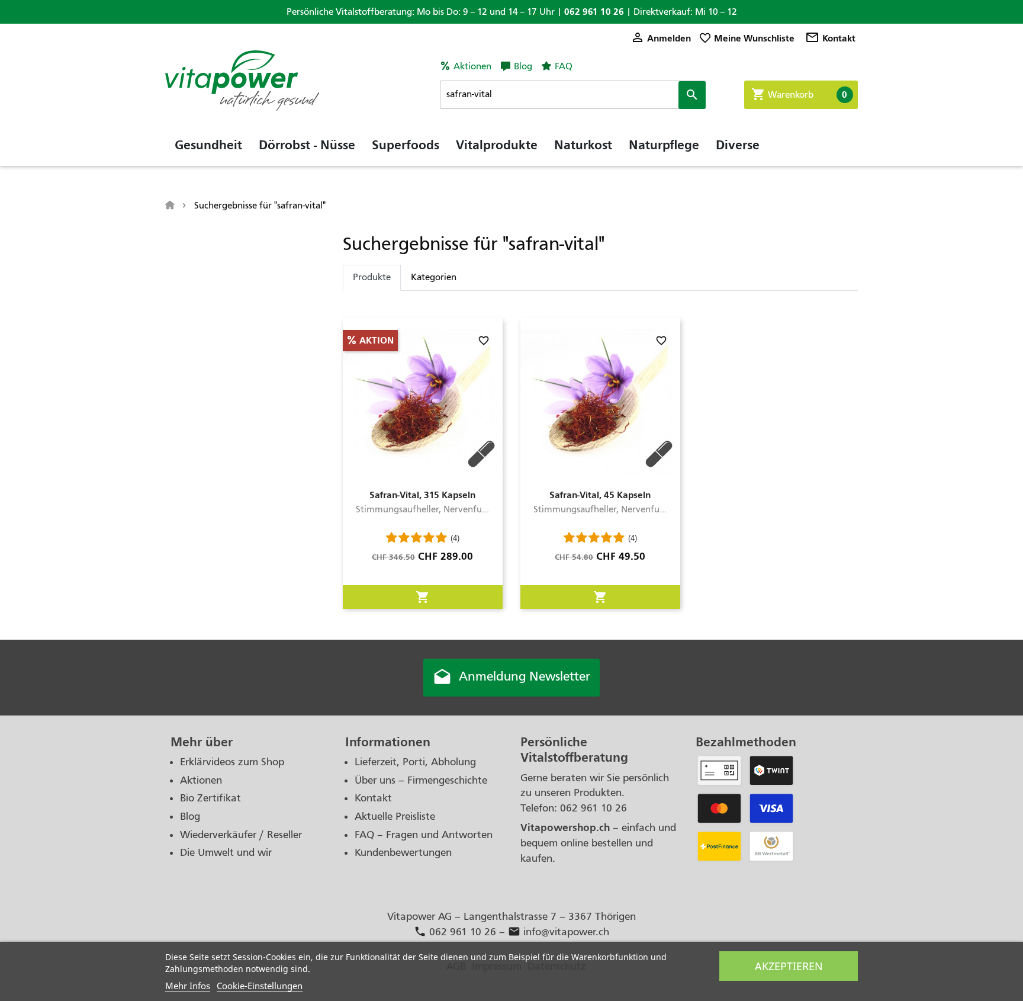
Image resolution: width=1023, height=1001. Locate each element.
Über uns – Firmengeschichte (421, 780)
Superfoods (405, 145)
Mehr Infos (187, 986)
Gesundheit (208, 145)
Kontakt (830, 38)
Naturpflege (664, 145)
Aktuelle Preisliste (395, 816)
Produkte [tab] (372, 277)
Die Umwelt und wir (226, 852)
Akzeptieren (789, 966)
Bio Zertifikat (210, 798)
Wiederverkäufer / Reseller (241, 835)
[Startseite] (171, 205)
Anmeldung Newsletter (511, 677)
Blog (523, 66)
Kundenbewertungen (403, 852)
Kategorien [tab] (433, 277)
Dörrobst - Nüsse (307, 145)
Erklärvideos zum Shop (232, 762)
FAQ (563, 66)
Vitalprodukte (497, 145)
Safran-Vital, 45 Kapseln (600, 494)
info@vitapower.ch (558, 932)
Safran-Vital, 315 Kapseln (422, 494)
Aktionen (472, 66)
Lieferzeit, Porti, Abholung (415, 762)
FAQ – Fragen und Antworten (424, 835)
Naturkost (583, 145)
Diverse (738, 145)
